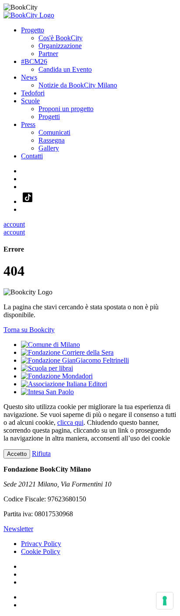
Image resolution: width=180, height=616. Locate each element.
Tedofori (33, 93)
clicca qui (70, 422)
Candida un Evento (65, 69)
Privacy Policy (41, 543)
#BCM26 (34, 61)
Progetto (32, 30)
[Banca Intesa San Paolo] (47, 392)
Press (28, 124)
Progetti (49, 116)
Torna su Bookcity (29, 329)
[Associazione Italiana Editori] (64, 384)
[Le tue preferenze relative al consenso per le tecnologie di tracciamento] (164, 600)
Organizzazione (60, 45)
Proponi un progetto (65, 108)
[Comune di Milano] (50, 344)
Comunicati (54, 132)
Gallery (48, 148)
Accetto (17, 454)
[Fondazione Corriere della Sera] (67, 352)
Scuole (30, 101)
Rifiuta (41, 453)
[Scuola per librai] (47, 368)
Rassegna (51, 140)
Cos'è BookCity (60, 38)
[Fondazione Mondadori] (57, 376)
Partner (48, 53)
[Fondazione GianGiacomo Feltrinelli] (75, 360)
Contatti (32, 156)
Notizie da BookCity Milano (77, 85)
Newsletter (18, 528)
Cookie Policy (40, 551)
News (29, 77)
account (14, 224)
